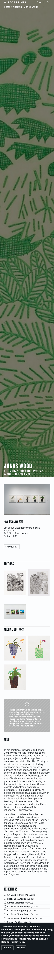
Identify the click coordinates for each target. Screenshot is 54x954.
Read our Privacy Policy (13, 942)
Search (48, 2)
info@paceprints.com (31, 719)
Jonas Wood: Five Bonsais (20, 918)
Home (7, 7)
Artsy (29, 810)
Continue (7, 947)
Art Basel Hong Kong (17, 894)
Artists (17, 7)
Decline (21, 947)
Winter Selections (16, 902)
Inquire (12, 547)
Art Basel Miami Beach (18, 906)
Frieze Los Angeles (16, 899)
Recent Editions (15, 922)
